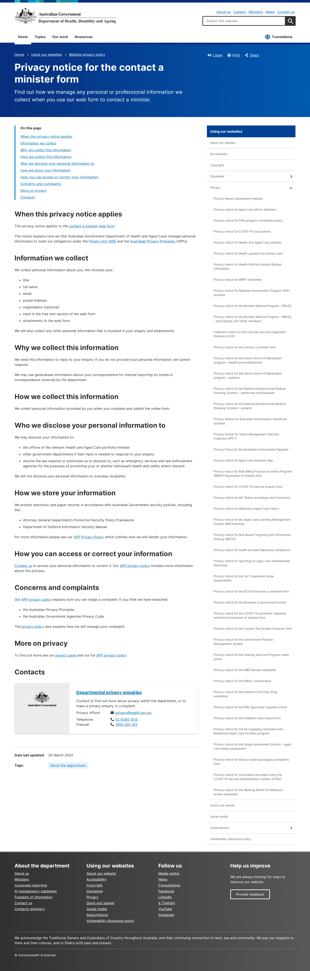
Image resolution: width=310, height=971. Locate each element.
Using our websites (46, 54)
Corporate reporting (31, 885)
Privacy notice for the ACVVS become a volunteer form (251, 591)
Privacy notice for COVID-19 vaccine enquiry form (248, 486)
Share (254, 55)
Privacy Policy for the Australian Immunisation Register (251, 449)
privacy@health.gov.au (133, 713)
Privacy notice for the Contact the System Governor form (253, 628)
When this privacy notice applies (46, 136)
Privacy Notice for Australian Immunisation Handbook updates (250, 421)
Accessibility (218, 154)
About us (223, 12)
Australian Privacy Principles (152, 241)
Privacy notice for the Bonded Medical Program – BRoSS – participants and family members (252, 319)
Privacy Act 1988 (102, 241)
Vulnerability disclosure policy (230, 839)
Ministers (256, 12)
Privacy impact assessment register (238, 198)
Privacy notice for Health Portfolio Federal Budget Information (248, 266)
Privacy (215, 187)
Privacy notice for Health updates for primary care (248, 253)
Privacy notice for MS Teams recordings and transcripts (252, 497)
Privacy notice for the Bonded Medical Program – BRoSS (252, 306)
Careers (239, 12)
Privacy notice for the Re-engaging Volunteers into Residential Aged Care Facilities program (248, 731)
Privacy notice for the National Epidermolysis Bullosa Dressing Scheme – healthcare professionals (250, 391)
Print (236, 55)
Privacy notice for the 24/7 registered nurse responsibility (244, 578)
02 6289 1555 (126, 719)
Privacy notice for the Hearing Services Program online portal (251, 657)
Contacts (27, 197)
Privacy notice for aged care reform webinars (245, 209)
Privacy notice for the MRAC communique (242, 681)
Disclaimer (217, 176)
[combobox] (244, 21)
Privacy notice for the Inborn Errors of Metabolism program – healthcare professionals (248, 360)
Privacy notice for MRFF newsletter (238, 279)
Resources (84, 37)
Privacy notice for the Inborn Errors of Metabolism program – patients (248, 375)
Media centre (168, 873)
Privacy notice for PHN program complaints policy (248, 220)
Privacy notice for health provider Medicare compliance (252, 550)
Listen (217, 55)
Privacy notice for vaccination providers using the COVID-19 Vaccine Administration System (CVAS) (248, 777)
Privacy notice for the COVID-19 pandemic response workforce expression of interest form (250, 615)
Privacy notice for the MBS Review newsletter (245, 670)
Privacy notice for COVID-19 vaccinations (242, 231)
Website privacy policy (87, 54)
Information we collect (38, 143)
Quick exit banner (222, 805)
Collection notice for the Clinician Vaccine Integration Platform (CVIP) (250, 334)
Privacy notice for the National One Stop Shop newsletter (245, 694)
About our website (222, 142)
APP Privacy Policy (89, 537)
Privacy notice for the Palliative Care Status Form (247, 718)
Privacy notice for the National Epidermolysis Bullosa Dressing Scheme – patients (250, 406)
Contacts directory (30, 909)
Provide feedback (250, 894)
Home (23, 37)
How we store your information (45, 170)
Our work (60, 37)
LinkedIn (165, 897)
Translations (282, 37)
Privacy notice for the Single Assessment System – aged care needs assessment (252, 746)
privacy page (65, 655)
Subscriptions (219, 827)
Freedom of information (34, 897)
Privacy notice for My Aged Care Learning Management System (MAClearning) (252, 522)
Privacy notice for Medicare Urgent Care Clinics (246, 508)
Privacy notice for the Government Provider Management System (243, 642)
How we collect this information (45, 157)
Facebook (166, 891)
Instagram (166, 915)
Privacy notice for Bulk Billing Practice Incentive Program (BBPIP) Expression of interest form (253, 473)
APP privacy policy (135, 566)
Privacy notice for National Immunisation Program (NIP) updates (252, 293)
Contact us (286, 12)
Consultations (169, 885)
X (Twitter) (166, 903)
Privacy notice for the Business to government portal (250, 602)
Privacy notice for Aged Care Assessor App (243, 460)
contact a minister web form (91, 226)
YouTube (165, 909)
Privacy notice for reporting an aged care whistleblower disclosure (252, 563)
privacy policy (33, 626)
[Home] (65, 16)
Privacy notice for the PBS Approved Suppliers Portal (250, 707)
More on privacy (33, 190)
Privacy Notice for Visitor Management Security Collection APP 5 (246, 436)
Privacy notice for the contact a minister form (245, 347)
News (270, 12)
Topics (40, 37)
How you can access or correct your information (59, 177)
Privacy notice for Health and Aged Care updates (248, 242)
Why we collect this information (45, 150)
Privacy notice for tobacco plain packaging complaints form (251, 761)
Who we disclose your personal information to (57, 163)
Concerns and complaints (40, 184)
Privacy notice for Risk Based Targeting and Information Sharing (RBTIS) (252, 537)
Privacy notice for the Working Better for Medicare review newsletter (248, 792)
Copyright (217, 165)
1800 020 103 (126, 724)
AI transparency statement (36, 891)
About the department (68, 765)
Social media (219, 816)
